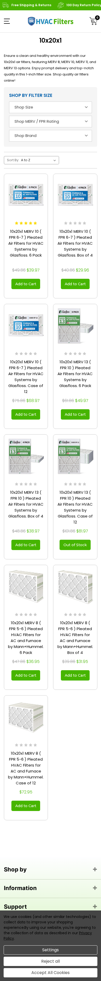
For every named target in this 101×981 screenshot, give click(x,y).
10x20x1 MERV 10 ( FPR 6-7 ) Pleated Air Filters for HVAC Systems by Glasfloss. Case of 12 (26, 376)
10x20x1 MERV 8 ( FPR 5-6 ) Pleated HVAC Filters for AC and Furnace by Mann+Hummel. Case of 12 (26, 768)
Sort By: (13, 160)
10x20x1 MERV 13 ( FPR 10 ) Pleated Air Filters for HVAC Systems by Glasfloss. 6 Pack (75, 373)
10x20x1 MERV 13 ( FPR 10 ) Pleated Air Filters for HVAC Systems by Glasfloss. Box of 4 (26, 504)
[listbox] (39, 160)
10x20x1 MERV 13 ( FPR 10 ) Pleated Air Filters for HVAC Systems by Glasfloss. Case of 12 (75, 507)
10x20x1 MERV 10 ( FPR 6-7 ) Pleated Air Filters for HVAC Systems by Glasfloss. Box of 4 (75, 243)
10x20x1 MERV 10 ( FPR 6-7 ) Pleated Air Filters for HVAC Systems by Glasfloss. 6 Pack (26, 243)
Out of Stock (75, 545)
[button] (7, 21)
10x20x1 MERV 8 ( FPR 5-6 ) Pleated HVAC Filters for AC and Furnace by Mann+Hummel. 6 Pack (26, 637)
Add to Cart (25, 284)
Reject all (50, 961)
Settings (50, 950)
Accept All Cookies (50, 973)
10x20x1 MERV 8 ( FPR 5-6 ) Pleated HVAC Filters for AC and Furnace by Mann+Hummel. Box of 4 (75, 637)
